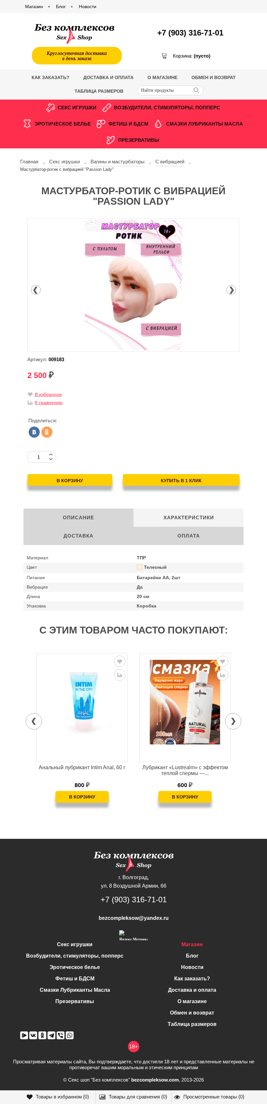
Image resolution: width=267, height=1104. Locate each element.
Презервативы (138, 140)
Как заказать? (50, 77)
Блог (192, 956)
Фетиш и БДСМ (128, 124)
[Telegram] (51, 1035)
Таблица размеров (99, 91)
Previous (36, 290)
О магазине (162, 77)
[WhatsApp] (70, 1035)
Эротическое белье (63, 124)
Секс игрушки (77, 107)
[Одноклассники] (46, 432)
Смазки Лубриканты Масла (204, 124)
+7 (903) (190, 32)
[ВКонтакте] (34, 432)
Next (231, 290)
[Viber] (60, 1035)
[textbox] (170, 90)
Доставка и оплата (108, 77)
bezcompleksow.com (155, 1080)
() (62, 1096)
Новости (192, 967)
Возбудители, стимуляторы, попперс (167, 107)
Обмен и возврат (213, 77)
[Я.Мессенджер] (24, 1035)
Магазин (192, 944)
